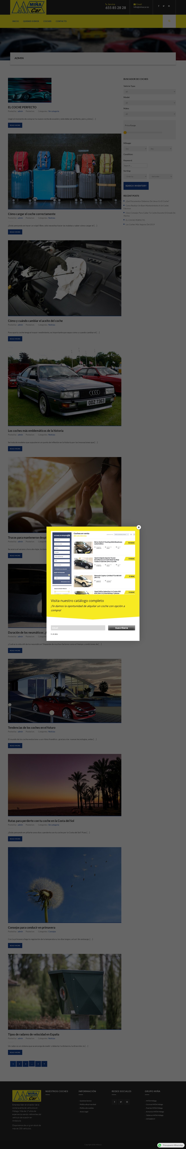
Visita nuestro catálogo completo (77, 600)
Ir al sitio (54, 634)
